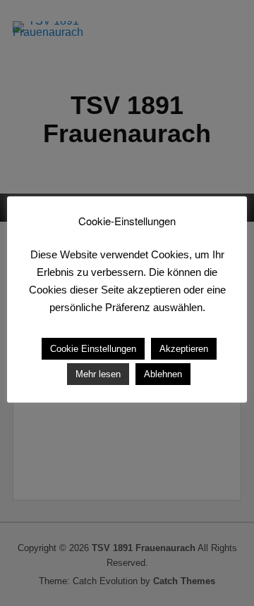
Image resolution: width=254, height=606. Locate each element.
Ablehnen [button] (163, 374)
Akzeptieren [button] (183, 348)
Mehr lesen (98, 374)
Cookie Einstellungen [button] (93, 348)
